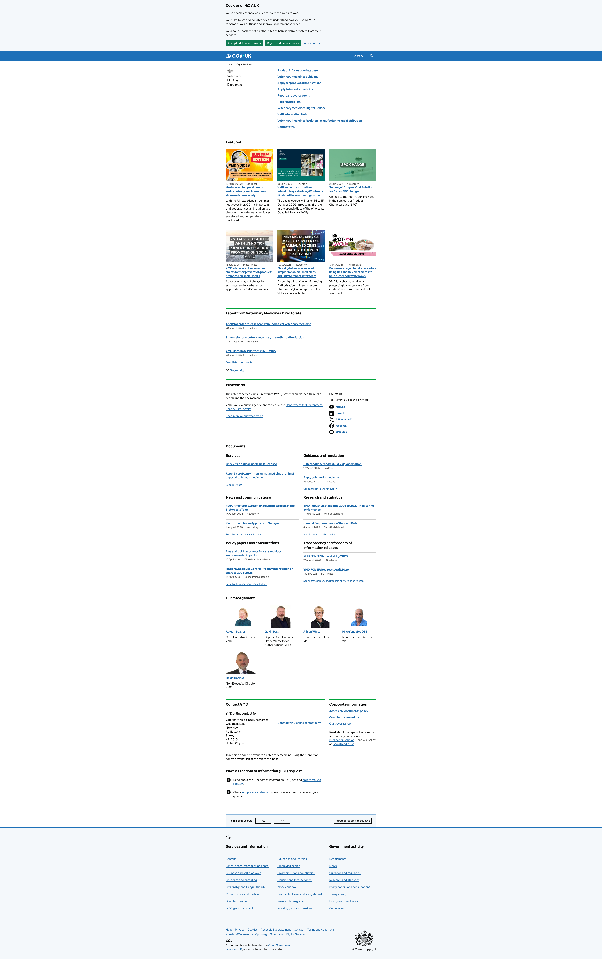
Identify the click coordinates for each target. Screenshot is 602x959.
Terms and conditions (321, 929)
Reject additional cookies (283, 43)
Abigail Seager (235, 631)
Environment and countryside (296, 873)
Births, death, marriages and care (247, 866)
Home (229, 64)
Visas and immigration (291, 901)
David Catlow (235, 678)
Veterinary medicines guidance (297, 76)
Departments (337, 859)
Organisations (244, 64)
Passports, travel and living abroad (299, 894)
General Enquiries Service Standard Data (330, 523)
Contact (299, 929)
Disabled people (236, 901)
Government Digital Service (287, 934)
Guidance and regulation (345, 873)
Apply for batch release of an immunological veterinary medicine (268, 324)
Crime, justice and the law (242, 894)
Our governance (340, 723)
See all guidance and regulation (320, 488)
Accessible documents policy (348, 711)
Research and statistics (344, 880)
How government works (344, 901)
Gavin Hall (272, 631)
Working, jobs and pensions (294, 908)
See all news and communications (244, 534)
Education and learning (292, 859)
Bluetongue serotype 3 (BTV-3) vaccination (332, 464)
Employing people (288, 866)
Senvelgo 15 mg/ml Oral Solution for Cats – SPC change (351, 189)
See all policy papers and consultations (246, 584)
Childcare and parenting (241, 880)
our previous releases (256, 792)
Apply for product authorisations (299, 83)
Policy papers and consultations (349, 887)
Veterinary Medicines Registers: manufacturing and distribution (319, 120)
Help (229, 929)
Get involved (337, 908)
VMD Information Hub (292, 114)
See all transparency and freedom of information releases (333, 580)
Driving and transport (239, 908)
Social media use (343, 744)
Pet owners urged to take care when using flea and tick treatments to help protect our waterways (352, 272)
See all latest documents (239, 362)
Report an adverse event (293, 95)
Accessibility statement (276, 929)
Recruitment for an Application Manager (252, 523)
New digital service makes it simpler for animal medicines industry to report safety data (296, 272)
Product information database (297, 70)
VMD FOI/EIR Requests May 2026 (325, 556)
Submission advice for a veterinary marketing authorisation (265, 337)
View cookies (311, 43)
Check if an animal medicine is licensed (251, 464)
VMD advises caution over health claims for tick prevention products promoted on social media (249, 272)
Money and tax (286, 887)
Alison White (311, 631)
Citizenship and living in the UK (245, 887)
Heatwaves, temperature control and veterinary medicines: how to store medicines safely (247, 191)
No (285, 820)
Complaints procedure (344, 717)
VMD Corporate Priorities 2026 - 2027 (251, 351)
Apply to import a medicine (295, 89)
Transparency (338, 894)
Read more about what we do (244, 416)
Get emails (237, 370)
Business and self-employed (243, 873)
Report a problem (289, 102)
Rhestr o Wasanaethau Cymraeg (246, 934)
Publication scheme (341, 740)
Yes (266, 820)
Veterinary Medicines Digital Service (301, 108)
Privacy (239, 929)
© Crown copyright (364, 949)
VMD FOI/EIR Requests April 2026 (326, 569)
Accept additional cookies (244, 43)
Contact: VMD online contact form (299, 723)
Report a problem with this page (352, 820)
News (333, 866)
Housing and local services (294, 880)
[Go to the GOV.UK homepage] (238, 56)
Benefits (231, 859)
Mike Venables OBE (354, 631)
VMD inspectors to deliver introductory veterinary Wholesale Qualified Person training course (300, 191)
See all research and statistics (319, 534)
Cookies (252, 929)
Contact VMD (286, 127)
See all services (234, 484)
